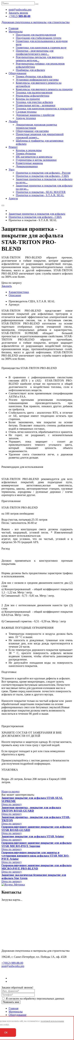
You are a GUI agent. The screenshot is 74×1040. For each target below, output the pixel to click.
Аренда (13, 198)
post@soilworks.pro (12, 966)
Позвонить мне (11, 1002)
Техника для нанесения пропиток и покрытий (44, 108)
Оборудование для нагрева (32, 131)
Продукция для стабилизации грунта (38, 37)
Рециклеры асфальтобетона (32, 95)
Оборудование (17, 73)
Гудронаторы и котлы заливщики (36, 159)
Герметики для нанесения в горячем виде (41, 47)
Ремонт (13, 147)
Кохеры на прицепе (28, 98)
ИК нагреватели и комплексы (34, 156)
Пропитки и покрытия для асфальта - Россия (43, 172)
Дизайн (13, 121)
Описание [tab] (15, 295)
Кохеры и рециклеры (29, 150)
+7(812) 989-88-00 (12, 962)
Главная (13, 28)
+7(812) (19, 16)
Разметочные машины (29, 163)
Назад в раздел (10, 791)
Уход (11, 169)
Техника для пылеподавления (34, 92)
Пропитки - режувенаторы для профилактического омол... (34, 52)
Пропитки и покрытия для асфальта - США (42, 175)
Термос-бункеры (26, 153)
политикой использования (52, 1021)
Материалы (16, 31)
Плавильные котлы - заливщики (35, 105)
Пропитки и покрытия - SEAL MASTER (41, 192)
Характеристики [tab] (19, 292)
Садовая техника (26, 111)
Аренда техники (26, 118)
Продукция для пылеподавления (36, 34)
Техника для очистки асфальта (34, 102)
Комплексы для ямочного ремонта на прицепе (44, 89)
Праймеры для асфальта (30, 70)
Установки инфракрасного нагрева (37, 79)
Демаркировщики (27, 166)
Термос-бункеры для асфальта (34, 76)
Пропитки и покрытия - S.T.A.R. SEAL (40, 195)
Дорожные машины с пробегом (35, 114)
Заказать (6, 286)
